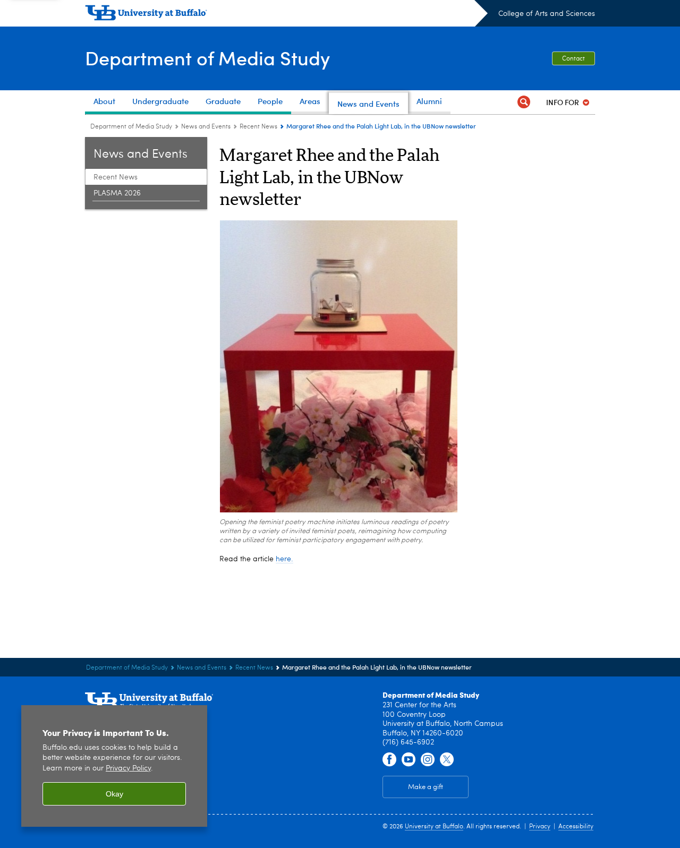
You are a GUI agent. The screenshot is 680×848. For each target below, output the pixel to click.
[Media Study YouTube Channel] (408, 760)
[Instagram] (428, 760)
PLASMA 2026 (117, 193)
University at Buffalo (434, 827)
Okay (114, 794)
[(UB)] (286, 15)
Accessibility (575, 827)
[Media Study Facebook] (389, 760)
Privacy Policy (128, 769)
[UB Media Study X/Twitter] (447, 760)
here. (284, 559)
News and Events (206, 127)
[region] (114, 766)
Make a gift (425, 787)
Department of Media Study (207, 58)
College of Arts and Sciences (546, 14)
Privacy (539, 827)
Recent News (258, 127)
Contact (573, 59)
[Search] (524, 102)
